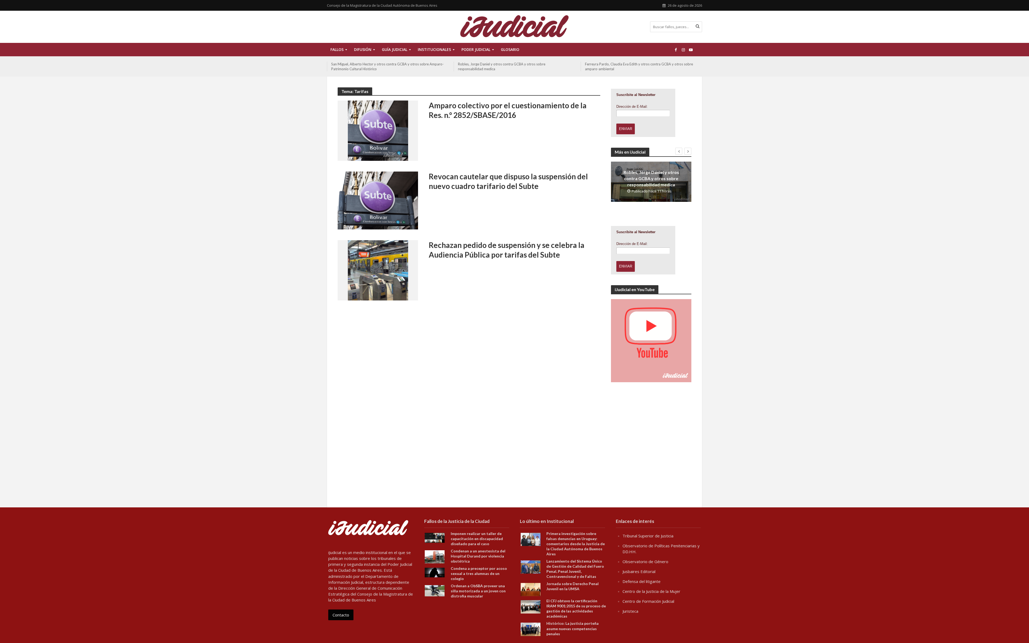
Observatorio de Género (645, 561)
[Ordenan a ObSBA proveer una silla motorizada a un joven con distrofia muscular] (435, 590)
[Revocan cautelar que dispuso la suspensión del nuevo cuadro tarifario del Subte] (378, 200)
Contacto (341, 615)
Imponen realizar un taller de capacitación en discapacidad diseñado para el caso (477, 538)
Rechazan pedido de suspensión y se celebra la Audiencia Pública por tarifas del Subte (506, 249)
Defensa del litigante (641, 581)
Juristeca (630, 611)
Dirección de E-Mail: (632, 107)
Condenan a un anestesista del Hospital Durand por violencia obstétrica (478, 556)
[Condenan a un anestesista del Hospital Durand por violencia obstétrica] (435, 556)
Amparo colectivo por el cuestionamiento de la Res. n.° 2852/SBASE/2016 (508, 110)
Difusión (362, 49)
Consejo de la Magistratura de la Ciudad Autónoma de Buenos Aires (382, 5)
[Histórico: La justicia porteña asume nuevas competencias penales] (530, 628)
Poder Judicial (475, 49)
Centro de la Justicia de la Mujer (651, 591)
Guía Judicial (394, 49)
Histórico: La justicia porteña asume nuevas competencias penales (572, 628)
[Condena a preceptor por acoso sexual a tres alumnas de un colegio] (435, 572)
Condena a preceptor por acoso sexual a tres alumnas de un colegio (479, 573)
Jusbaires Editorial (638, 571)
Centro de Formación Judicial (648, 601)
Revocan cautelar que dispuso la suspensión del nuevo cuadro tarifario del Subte (508, 181)
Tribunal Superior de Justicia (647, 535)
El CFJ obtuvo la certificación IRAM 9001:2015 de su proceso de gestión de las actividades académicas (576, 608)
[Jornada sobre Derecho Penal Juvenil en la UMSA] (530, 589)
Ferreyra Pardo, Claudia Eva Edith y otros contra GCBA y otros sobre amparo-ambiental (639, 66)
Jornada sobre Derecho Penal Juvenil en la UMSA (572, 586)
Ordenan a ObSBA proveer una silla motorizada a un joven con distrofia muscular (478, 590)
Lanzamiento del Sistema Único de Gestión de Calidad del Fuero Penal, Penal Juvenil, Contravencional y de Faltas (575, 569)
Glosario (510, 49)
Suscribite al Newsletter (635, 95)
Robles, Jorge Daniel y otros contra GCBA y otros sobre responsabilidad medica (501, 66)
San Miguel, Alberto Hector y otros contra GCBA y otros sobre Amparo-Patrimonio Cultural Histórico (387, 66)
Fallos (337, 49)
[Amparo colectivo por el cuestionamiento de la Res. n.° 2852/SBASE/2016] (378, 130)
